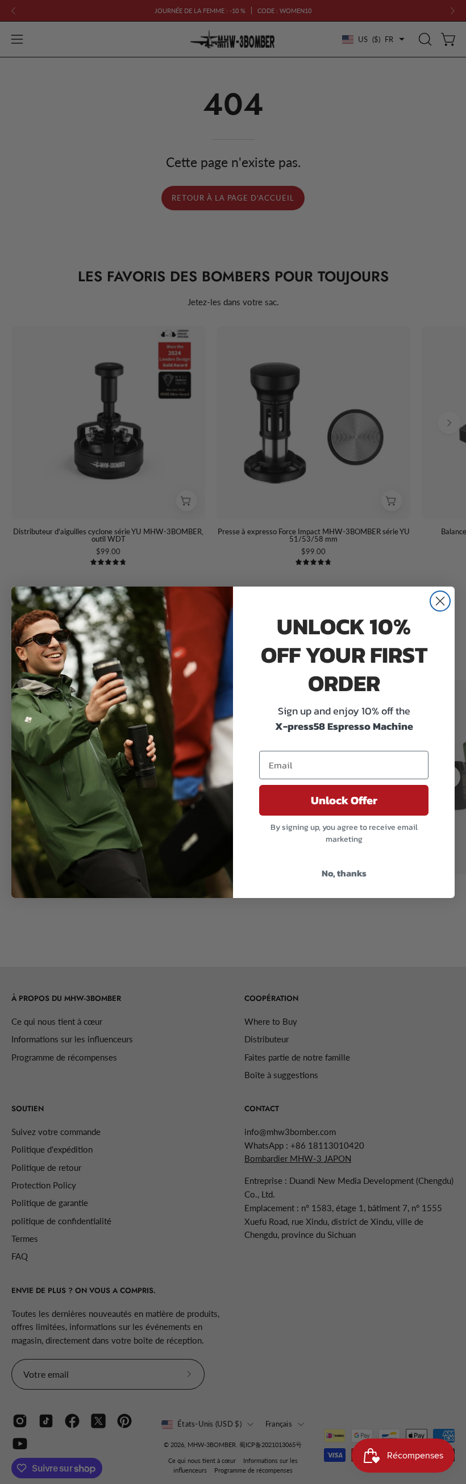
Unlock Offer (344, 800)
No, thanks (344, 873)
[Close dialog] (440, 601)
